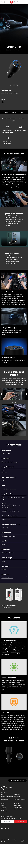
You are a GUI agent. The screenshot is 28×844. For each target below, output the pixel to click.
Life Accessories (4, 799)
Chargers (3, 798)
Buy (22, 112)
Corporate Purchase (18, 809)
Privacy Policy (22, 840)
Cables (15, 798)
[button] (4, 2)
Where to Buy (4, 810)
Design (6, 112)
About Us (3, 805)
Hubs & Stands (17, 796)
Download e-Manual (18, 807)
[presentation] (7, 85)
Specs (14, 112)
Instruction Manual (7, 578)
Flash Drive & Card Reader (19, 799)
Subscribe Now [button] (20, 821)
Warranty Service (17, 805)
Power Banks (17, 794)
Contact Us (3, 807)
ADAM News (4, 809)
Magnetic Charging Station (7, 796)
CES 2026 (3, 794)
